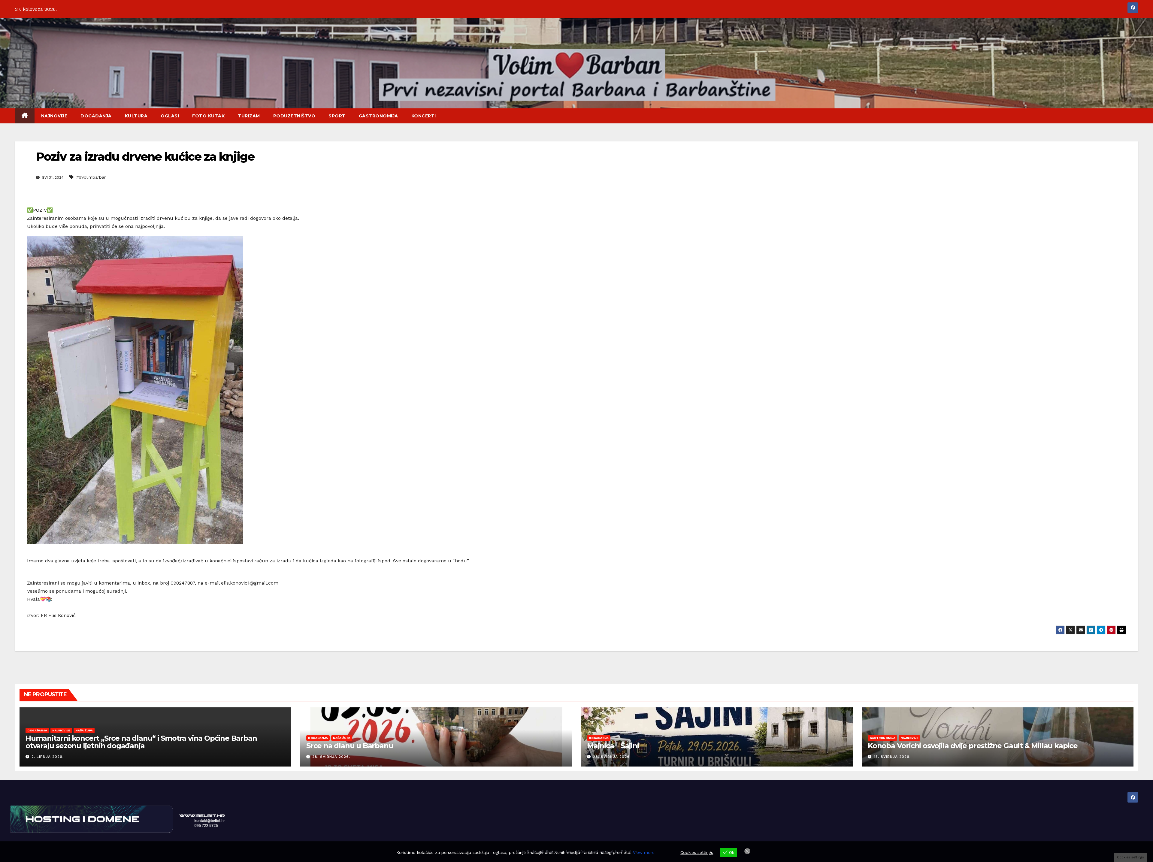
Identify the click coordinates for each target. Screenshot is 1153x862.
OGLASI (170, 116)
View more (644, 852)
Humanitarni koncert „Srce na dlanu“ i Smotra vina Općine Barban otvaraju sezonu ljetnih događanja (141, 742)
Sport (337, 116)
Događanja (96, 116)
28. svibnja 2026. (331, 757)
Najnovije (54, 116)
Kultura (136, 116)
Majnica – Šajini (613, 745)
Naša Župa (84, 730)
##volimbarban (91, 177)
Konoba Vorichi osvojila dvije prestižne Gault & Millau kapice (973, 745)
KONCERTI (423, 116)
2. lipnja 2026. (48, 757)
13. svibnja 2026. (892, 757)
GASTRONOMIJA (378, 116)
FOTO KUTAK (208, 116)
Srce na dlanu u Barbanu (349, 745)
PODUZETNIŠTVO (294, 116)
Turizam (249, 116)
